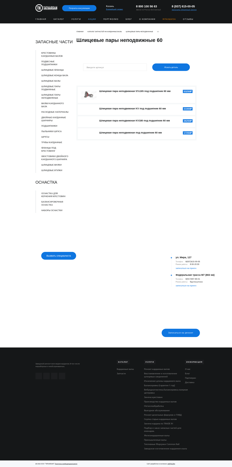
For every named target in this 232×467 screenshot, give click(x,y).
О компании (147, 19)
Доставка (189, 382)
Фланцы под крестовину (48, 149)
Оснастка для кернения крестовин (53, 195)
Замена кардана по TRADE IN (158, 423)
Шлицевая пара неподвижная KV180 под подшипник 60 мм (134, 120)
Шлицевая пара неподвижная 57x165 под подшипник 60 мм (135, 91)
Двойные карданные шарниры (53, 119)
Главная (40, 19)
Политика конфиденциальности (66, 464)
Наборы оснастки (51, 210)
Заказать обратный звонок (184, 10)
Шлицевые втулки (51, 170)
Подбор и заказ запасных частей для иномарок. (162, 429)
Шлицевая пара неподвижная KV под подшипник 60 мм (132, 108)
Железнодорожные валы (157, 435)
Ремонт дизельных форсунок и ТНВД (163, 414)
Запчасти (121, 373)
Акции (92, 19)
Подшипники (49, 125)
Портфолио (111, 19)
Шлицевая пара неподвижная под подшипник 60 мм (130, 132)
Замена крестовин (153, 397)
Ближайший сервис (114, 9)
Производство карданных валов (160, 401)
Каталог (59, 19)
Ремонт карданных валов (157, 369)
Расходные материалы (54, 111)
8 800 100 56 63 (146, 6)
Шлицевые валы (50, 80)
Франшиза (169, 19)
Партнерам (190, 377)
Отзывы (188, 19)
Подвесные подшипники (49, 63)
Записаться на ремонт (180, 332)
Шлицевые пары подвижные (50, 88)
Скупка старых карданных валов (160, 419)
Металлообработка (154, 405)
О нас (187, 369)
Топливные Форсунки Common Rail (161, 444)
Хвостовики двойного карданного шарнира (54, 157)
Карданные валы (125, 369)
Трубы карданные (51, 142)
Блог (129, 19)
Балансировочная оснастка (52, 203)
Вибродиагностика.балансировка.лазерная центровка (166, 391)
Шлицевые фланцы (52, 69)
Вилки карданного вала (52, 105)
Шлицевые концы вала (54, 75)
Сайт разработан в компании (161, 464)
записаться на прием (186, 268)
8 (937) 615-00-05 (183, 6)
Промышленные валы (155, 439)
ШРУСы (45, 136)
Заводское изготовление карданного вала (165, 448)
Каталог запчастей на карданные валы (105, 31)
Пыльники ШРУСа (51, 131)
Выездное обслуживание (157, 410)
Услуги (76, 19)
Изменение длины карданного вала (162, 380)
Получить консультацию (79, 8)
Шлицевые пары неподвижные (50, 96)
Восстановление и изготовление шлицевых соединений (160, 375)
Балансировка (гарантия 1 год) (159, 385)
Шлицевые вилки (51, 164)
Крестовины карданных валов (52, 54)
